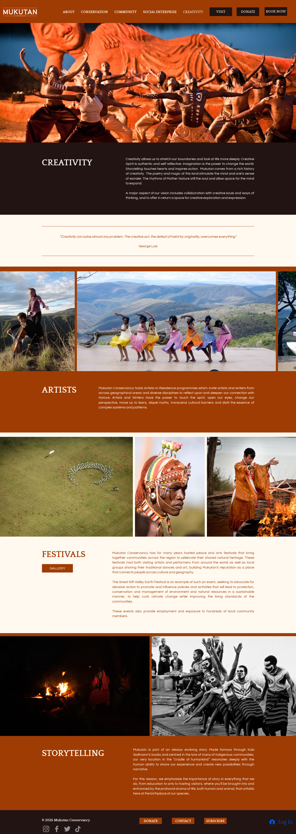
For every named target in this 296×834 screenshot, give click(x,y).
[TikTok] (78, 829)
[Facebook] (56, 829)
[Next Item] (288, 321)
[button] (215, 821)
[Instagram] (46, 829)
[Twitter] (67, 829)
